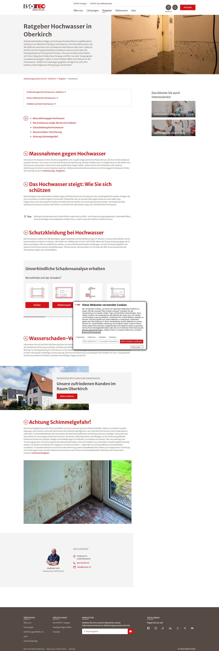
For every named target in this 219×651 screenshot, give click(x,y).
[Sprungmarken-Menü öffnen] (26, 154)
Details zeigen (135, 347)
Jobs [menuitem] (133, 10)
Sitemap (72, 649)
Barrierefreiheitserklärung (34, 649)
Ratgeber (62, 79)
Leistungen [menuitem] (93, 10)
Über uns (27, 623)
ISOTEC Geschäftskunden (101, 3)
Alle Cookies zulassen (131, 341)
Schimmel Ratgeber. (41, 453)
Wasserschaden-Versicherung (47, 132)
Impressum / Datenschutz (56, 649)
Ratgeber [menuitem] (107, 10)
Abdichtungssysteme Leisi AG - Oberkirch (40, 79)
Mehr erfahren (67, 396)
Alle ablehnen (90, 341)
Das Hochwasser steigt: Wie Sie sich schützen (54, 123)
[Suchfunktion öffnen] (175, 7)
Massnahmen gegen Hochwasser (49, 118)
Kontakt (188, 7)
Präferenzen (91, 337)
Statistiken (102, 337)
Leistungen (28, 627)
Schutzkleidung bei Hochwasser (48, 127)
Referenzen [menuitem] (121, 10)
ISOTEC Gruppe (80, 3)
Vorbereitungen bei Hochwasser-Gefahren (45, 92)
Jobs (25, 636)
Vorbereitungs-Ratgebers (53, 171)
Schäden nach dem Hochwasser (40, 104)
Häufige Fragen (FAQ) (62, 627)
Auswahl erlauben (109, 341)
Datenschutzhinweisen (91, 332)
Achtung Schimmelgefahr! (45, 136)
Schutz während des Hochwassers (41, 98)
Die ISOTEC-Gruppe (61, 623)
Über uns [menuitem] (78, 10)
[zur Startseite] (35, 7)
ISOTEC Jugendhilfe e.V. (34, 632)
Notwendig (80, 337)
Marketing (112, 337)
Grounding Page (31, 641)
